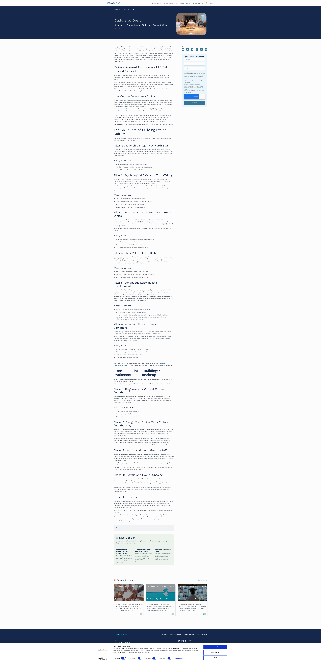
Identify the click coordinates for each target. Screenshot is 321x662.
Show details (179, 658)
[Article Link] (129, 600)
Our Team (148, 641)
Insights (119, 9)
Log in (211, 3)
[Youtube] (190, 641)
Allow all (215, 647)
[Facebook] (183, 641)
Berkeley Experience (175, 634)
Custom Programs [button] (185, 3)
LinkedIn (183, 49)
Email (201, 49)
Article (124, 9)
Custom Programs (189, 634)
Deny (215, 657)
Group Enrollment (202, 634)
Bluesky (192, 49)
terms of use (189, 92)
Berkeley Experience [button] (169, 3)
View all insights (202, 580)
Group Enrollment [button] (198, 3)
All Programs (163, 634)
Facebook (187, 49)
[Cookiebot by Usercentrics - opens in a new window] (102, 658)
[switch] (140, 658)
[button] (206, 3)
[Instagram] (186, 641)
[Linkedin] (179, 641)
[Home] (114, 3)
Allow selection (215, 652)
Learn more (119, 562)
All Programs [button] (155, 3)
